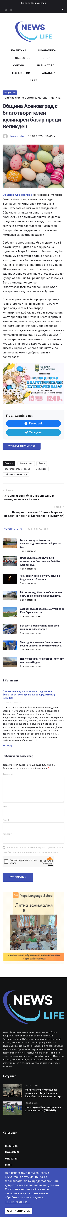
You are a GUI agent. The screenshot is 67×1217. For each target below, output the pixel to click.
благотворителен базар (17, 469)
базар (41, 463)
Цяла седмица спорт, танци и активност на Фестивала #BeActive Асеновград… (40, 561)
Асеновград (26, 463)
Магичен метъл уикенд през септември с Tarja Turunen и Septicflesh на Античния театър (42, 1093)
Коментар (8, 774)
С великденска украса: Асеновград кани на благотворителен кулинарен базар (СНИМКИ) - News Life (29, 694)
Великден (41, 469)
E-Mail (6, 820)
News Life (17, 136)
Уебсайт (7, 834)
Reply (9, 745)
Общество (9, 92)
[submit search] (63, 10)
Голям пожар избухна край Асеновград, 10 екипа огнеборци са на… (40, 543)
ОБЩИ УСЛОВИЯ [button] (17, 1202)
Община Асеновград (16, 474)
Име (6, 807)
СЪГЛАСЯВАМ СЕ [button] (18, 1210)
